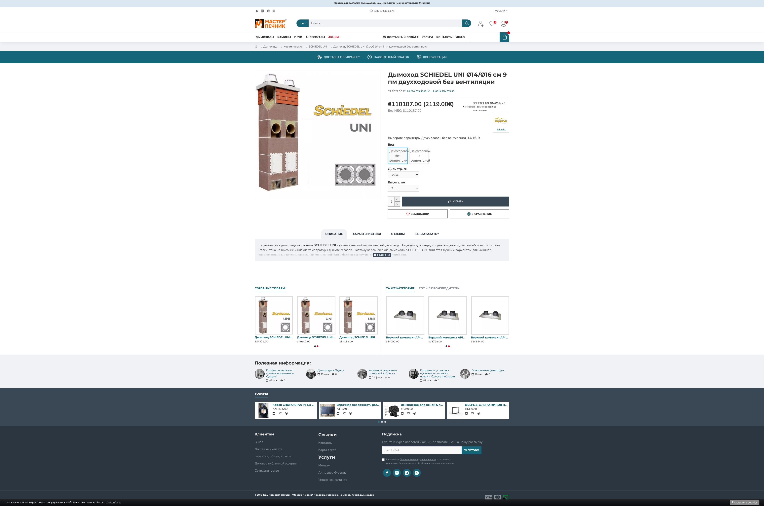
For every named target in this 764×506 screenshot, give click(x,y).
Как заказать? (427, 234)
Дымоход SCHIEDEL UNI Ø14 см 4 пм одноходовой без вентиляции (274, 337)
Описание (334, 234)
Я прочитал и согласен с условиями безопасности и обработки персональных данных (420, 461)
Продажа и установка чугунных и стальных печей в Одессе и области (437, 373)
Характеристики (367, 234)
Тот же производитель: (439, 288)
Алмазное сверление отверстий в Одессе (383, 372)
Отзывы (398, 234)
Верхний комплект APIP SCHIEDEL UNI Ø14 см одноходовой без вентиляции (405, 337)
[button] (315, 346)
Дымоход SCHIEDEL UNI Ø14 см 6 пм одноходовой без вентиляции (358, 337)
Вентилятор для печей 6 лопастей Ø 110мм (422, 405)
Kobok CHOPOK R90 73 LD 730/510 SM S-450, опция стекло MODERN (294, 405)
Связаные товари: (270, 288)
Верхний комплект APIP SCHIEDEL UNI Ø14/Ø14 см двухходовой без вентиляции (490, 337)
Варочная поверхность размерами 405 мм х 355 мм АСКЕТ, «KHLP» (358, 405)
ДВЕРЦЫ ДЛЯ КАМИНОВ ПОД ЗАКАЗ (486, 405)
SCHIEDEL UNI (318, 46)
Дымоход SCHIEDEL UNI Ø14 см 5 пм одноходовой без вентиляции (316, 337)
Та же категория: (400, 288)
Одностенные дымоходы (488, 370)
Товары (261, 393)
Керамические (293, 46)
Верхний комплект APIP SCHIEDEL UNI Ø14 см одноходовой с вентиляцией (447, 337)
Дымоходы (270, 46)
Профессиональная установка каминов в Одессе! (280, 373)
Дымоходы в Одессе (331, 370)
